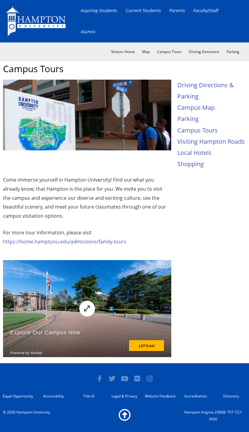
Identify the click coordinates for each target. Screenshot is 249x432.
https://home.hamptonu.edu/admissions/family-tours (64, 241)
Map (146, 51)
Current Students (143, 10)
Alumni (88, 32)
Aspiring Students (99, 10)
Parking (233, 51)
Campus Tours (169, 51)
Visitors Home (123, 51)
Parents (177, 10)
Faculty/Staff (206, 10)
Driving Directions (204, 51)
